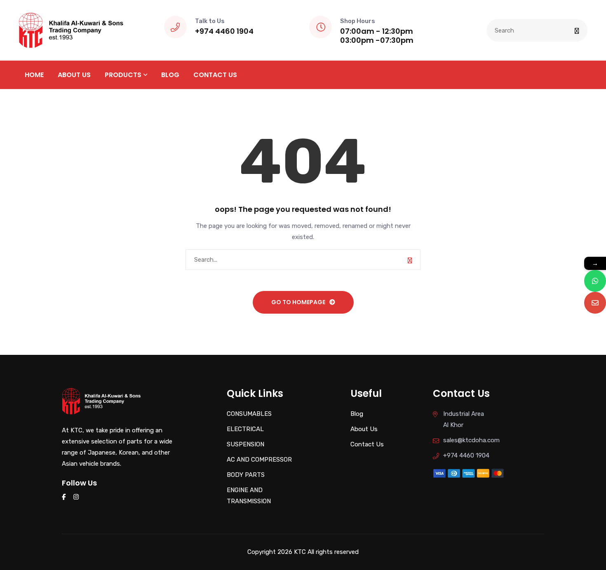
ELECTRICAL (245, 429)
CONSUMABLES (249, 414)
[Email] (595, 303)
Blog (170, 75)
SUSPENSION (245, 444)
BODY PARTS (246, 475)
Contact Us (215, 75)
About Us (74, 75)
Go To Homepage (298, 302)
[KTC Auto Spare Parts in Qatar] (71, 29)
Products (123, 75)
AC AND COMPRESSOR (259, 459)
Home (34, 75)
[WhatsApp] (595, 281)
